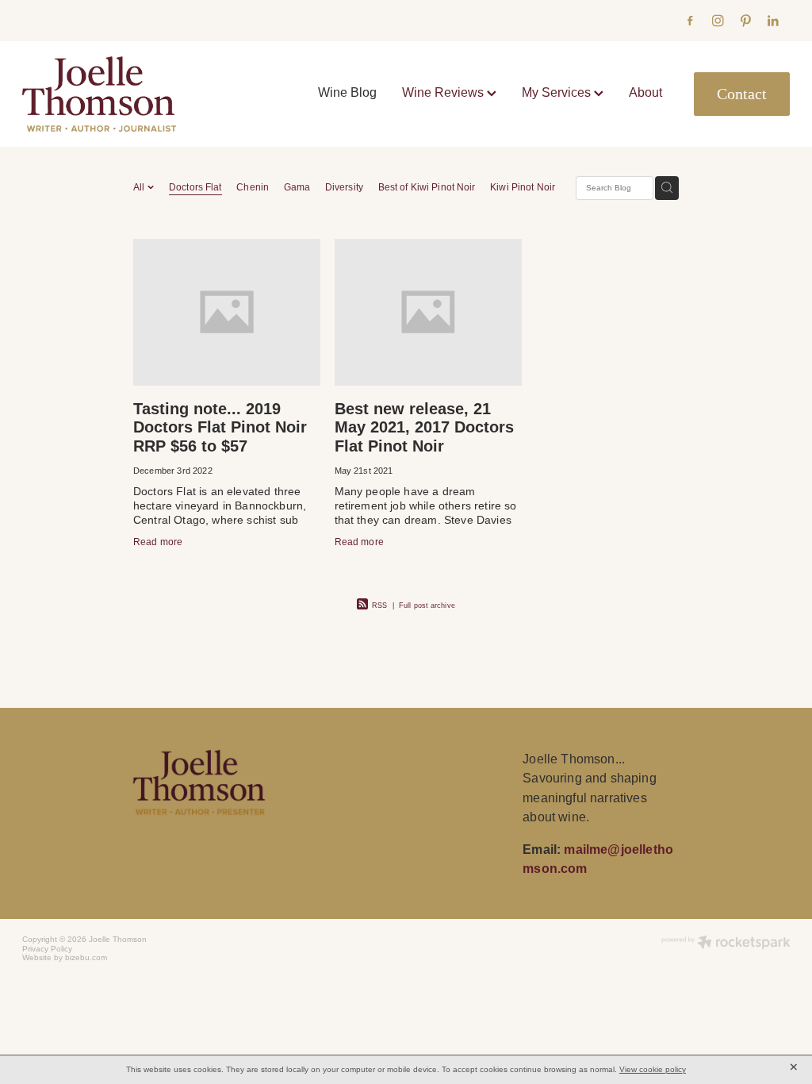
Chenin (252, 187)
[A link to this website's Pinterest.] (745, 21)
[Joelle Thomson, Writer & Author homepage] (99, 93)
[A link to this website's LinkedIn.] (773, 21)
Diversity (344, 187)
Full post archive (427, 605)
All (140, 187)
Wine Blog (347, 92)
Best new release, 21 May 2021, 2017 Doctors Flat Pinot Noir (424, 427)
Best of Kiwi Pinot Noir (427, 187)
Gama (297, 187)
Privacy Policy (47, 948)
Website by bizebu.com (64, 957)
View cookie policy (652, 1069)
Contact (742, 94)
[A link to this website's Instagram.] (718, 21)
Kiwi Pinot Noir (522, 187)
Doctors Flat (195, 187)
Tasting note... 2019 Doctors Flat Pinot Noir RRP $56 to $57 (220, 427)
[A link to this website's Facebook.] (690, 21)
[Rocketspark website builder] (726, 943)
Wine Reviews (444, 92)
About (645, 92)
